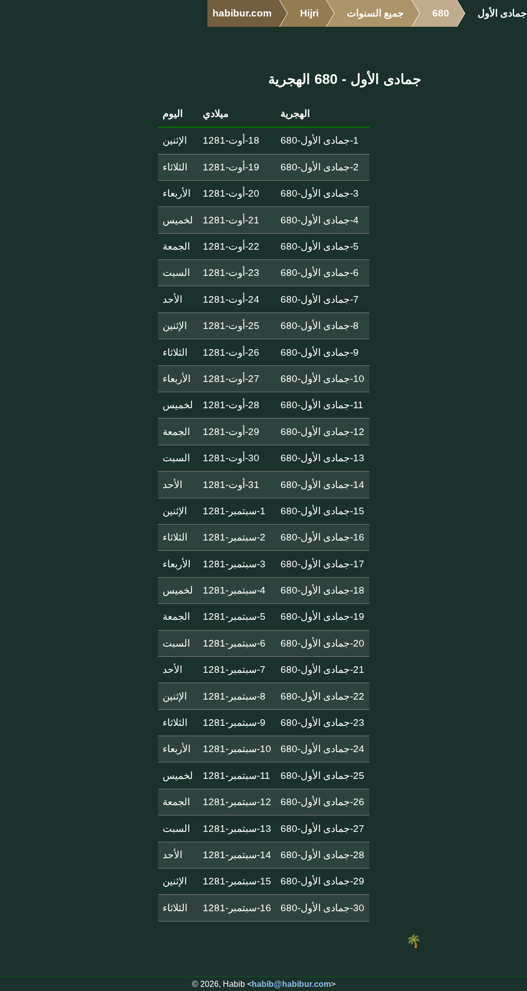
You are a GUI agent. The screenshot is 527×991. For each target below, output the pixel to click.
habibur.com (242, 13)
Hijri (309, 13)
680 (440, 13)
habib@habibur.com (291, 984)
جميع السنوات (375, 13)
